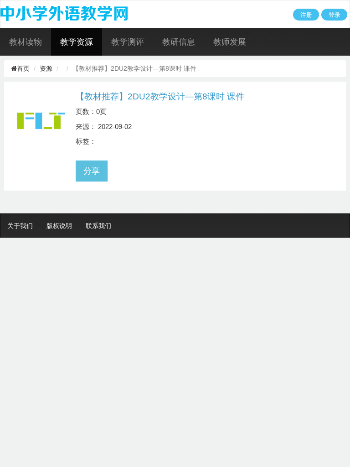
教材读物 (25, 42)
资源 (46, 68)
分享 (91, 171)
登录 (334, 14)
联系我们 (98, 225)
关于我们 (20, 225)
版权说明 (59, 225)
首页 (23, 68)
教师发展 (229, 42)
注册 (306, 14)
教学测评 (127, 42)
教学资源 (76, 42)
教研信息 (178, 42)
